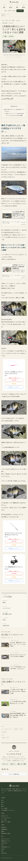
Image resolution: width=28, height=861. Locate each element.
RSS (8, 737)
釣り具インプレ (4, 815)
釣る (7, 20)
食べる (2, 802)
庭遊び (2, 831)
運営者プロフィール (5, 841)
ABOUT (5, 10)
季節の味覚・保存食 (5, 833)
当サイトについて (5, 839)
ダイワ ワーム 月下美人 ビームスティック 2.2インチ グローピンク (14, 372)
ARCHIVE (10, 10)
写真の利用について (5, 847)
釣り (10, 20)
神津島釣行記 (4, 829)
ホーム (3, 20)
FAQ (2, 845)
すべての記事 (4, 808)
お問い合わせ (4, 843)
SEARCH (14, 10)
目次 (12, 106)
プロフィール (5, 764)
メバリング (18, 20)
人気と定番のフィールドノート (8, 810)
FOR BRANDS (20, 10)
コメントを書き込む (14, 774)
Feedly (3, 737)
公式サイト (12, 764)
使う (2, 804)
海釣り (13, 20)
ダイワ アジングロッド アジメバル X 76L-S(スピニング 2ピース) (13, 533)
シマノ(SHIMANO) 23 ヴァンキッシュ (14, 566)
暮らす (2, 806)
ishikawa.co (4, 853)
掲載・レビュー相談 (22, 764)
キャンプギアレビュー (6, 817)
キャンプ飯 (3, 819)
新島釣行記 (3, 827)
